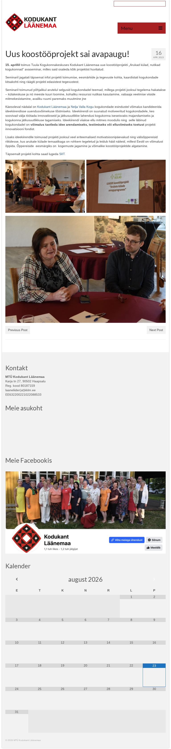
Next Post (156, 330)
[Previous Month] (16, 579)
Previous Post (17, 330)
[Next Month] (154, 579)
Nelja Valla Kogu (82, 106)
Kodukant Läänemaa (52, 106)
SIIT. (62, 154)
